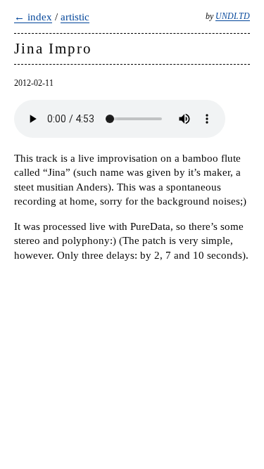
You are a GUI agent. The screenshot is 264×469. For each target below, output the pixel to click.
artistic (75, 17)
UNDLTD (232, 16)
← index (33, 17)
